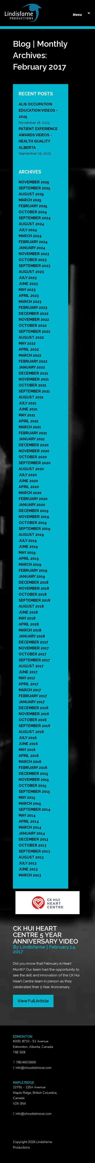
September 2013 (34, 851)
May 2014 (27, 815)
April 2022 (29, 349)
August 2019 (31, 534)
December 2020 (34, 445)
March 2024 (30, 236)
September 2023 (34, 266)
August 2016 (31, 732)
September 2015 (34, 791)
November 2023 (34, 254)
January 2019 (32, 576)
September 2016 (34, 726)
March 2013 (30, 875)
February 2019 (33, 570)
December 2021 (33, 373)
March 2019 (30, 564)
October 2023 (33, 260)
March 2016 (30, 761)
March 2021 (30, 427)
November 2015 (34, 779)
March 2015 (30, 803)
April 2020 (29, 487)
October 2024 (33, 212)
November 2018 (34, 588)
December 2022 (33, 313)
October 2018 (33, 594)
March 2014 (30, 827)
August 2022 (31, 337)
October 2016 (33, 720)
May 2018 (27, 618)
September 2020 (34, 463)
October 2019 (33, 522)
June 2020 (28, 481)
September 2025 (34, 188)
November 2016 (34, 714)
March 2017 (30, 690)
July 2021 (27, 403)
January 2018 (32, 636)
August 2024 (31, 224)
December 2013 (33, 839)
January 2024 (32, 248)
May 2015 (27, 797)
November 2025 (34, 182)
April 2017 (29, 684)
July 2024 (28, 230)
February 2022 (33, 361)
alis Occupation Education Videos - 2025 (38, 110)
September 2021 (34, 391)
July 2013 (27, 863)
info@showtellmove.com (33, 1068)
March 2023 (30, 301)
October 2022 (33, 325)
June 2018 (28, 612)
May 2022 (27, 343)
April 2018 (29, 624)
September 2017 (34, 660)
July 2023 (28, 278)
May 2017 (27, 678)
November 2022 (34, 319)
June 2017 (28, 672)
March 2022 (30, 355)
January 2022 (32, 367)
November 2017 (34, 648)
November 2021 (34, 379)
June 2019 (28, 546)
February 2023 (33, 307)
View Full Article (33, 1000)
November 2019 (34, 517)
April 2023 (29, 295)
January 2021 (32, 439)
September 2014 (34, 809)
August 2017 (31, 666)
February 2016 (33, 767)
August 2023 (31, 272)
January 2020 (32, 505)
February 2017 (33, 696)
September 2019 (34, 528)
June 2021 (28, 409)
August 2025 (31, 194)
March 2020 (30, 493)
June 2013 (28, 869)
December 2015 (33, 773)
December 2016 (33, 708)
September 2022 (34, 331)
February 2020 (33, 499)
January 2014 (32, 833)
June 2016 (28, 744)
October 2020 (33, 457)
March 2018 (30, 630)
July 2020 (28, 475)
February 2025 (33, 206)
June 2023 (28, 284)
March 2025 (30, 200)
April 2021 (29, 421)
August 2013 (31, 857)
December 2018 (33, 582)
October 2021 (32, 385)
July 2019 (28, 540)
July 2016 (28, 738)
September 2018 (34, 600)
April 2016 (29, 756)
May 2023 (27, 289)
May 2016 (27, 750)
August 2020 (31, 469)
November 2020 (34, 451)
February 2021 (33, 433)
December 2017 (33, 642)
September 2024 (34, 218)
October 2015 (32, 785)
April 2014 (29, 821)
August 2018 (31, 606)
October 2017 (32, 654)
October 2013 (32, 845)
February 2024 (33, 242)
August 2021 (31, 397)
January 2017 (32, 702)
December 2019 (33, 511)
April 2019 (29, 558)
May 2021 (27, 415)
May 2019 (27, 552)
